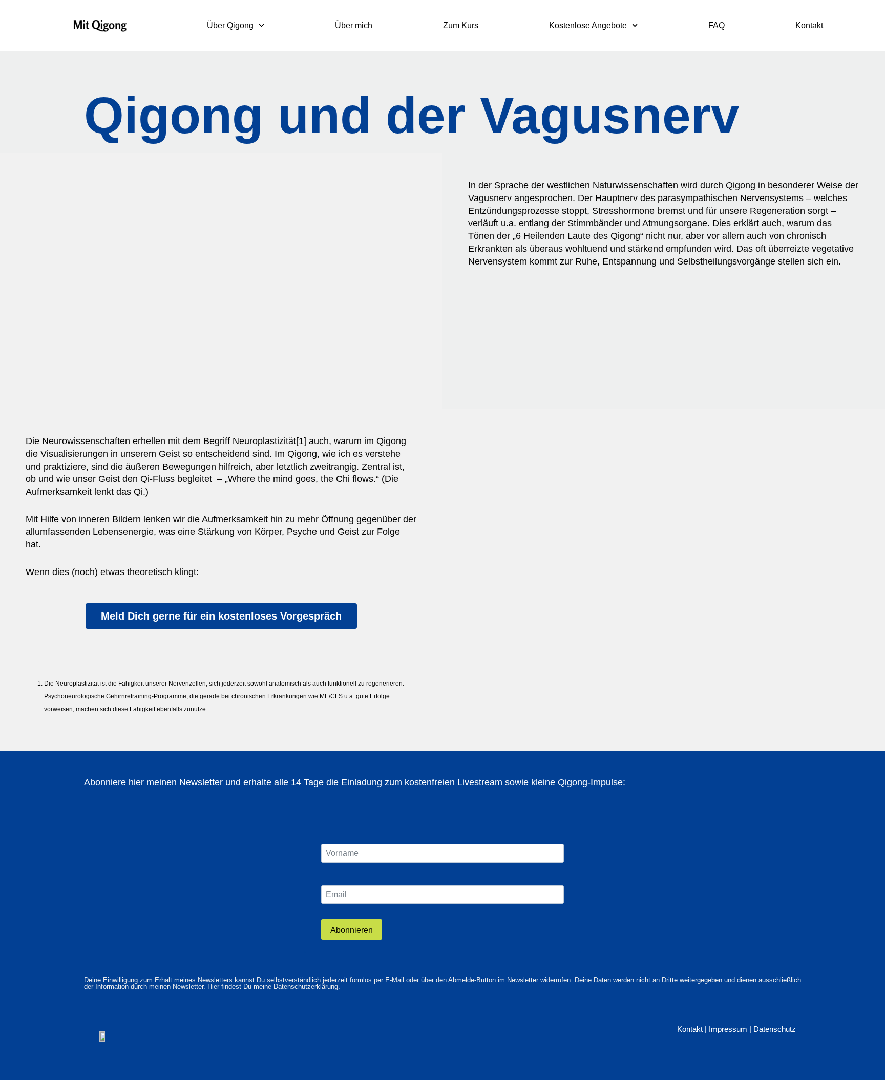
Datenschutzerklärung (305, 986)
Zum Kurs (460, 25)
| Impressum (726, 1029)
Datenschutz (774, 1029)
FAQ (716, 25)
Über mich (353, 25)
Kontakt (809, 25)
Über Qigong (230, 25)
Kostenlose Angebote (588, 25)
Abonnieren (351, 929)
